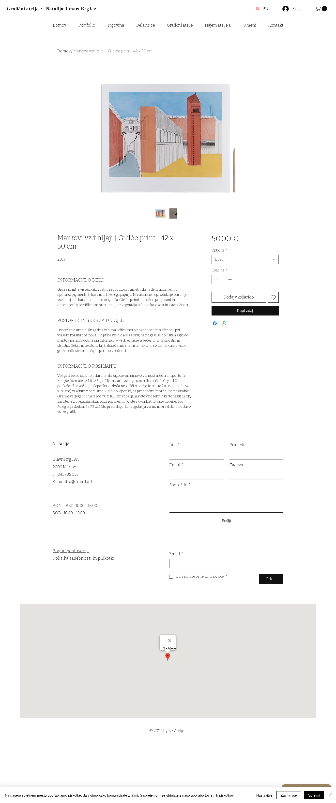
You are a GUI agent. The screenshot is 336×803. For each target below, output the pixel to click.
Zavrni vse (289, 795)
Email (176, 465)
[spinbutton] (222, 279)
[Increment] (230, 279)
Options (219, 250)
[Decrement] (215, 279)
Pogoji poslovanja (71, 551)
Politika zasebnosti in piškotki (84, 558)
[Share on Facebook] (215, 323)
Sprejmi (314, 795)
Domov (64, 51)
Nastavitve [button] (264, 795)
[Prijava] (283, 9)
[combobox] (245, 259)
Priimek (236, 444)
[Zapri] (330, 795)
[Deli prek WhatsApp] (224, 323)
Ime (174, 444)
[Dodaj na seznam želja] (273, 297)
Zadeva (236, 465)
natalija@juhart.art (74, 481)
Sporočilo (180, 485)
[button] (321, 8)
